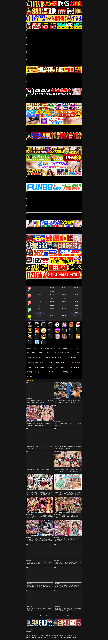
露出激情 (52, 308)
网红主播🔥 (29, 376)
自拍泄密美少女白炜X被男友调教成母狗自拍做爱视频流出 (40, 609)
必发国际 (66, 357)
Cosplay (64, 291)
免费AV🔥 (72, 372)
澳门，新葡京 (50, 367)
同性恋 (76, 312)
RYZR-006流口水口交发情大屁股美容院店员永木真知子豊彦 (40, 516)
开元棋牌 (40, 348)
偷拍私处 (48, 357)
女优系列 (52, 301)
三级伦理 (39, 291)
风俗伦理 (76, 315)
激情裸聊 (63, 362)
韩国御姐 (52, 294)
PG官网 (34, 348)
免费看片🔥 (49, 362)
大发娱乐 (29, 362)
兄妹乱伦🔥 (44, 372)
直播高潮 (60, 353)
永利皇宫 (42, 362)
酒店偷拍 (79, 353)
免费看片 (57, 367)
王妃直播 (35, 357)
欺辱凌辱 (39, 298)
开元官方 (29, 367)
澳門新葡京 (35, 362)
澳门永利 (53, 348)
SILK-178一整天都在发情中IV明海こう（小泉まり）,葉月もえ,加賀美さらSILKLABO (67, 401)
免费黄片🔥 (70, 362)
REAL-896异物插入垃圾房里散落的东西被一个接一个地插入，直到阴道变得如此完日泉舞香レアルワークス (40, 540)
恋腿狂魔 (76, 301)
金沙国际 (42, 367)
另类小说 (39, 319)
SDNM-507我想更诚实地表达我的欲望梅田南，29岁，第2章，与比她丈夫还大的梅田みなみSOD (68, 494)
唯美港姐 (64, 294)
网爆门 (76, 308)
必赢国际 (40, 353)
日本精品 (52, 291)
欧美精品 (64, 287)
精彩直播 (67, 353)
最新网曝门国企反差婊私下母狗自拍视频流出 (39, 470)
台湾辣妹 (39, 294)
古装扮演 (39, 301)
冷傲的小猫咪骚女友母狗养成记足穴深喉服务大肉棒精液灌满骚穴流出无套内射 (40, 401)
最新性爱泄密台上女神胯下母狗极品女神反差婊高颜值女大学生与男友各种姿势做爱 (68, 563)
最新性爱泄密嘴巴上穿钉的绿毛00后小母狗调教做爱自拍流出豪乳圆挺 (39, 563)
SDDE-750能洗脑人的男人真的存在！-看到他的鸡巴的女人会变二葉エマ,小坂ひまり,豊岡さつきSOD (68, 471)
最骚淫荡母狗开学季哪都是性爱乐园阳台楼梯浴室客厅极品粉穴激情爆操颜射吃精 (68, 609)
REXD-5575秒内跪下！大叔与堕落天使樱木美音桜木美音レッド (67, 540)
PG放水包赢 (53, 353)
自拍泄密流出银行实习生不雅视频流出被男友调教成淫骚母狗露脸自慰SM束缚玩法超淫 (68, 586)
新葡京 (28, 353)
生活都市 (39, 315)
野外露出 (76, 298)
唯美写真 (64, 308)
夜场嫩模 (60, 357)
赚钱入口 (58, 372)
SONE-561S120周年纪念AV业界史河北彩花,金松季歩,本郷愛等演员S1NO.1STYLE (40, 424)
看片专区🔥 (51, 372)
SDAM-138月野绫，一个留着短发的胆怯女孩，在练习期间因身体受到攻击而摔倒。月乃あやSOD (40, 494)
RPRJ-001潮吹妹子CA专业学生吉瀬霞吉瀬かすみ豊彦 (68, 516)
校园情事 (52, 315)
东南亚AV (76, 294)
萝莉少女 (76, 287)
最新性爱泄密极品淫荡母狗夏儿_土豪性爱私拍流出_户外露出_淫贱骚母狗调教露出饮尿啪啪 (40, 586)
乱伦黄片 (41, 357)
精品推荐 (39, 287)
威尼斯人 (29, 348)
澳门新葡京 (73, 357)
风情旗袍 (39, 305)
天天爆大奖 (35, 367)
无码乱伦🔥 (77, 362)
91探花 (51, 298)
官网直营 (47, 348)
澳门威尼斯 (76, 367)
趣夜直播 (54, 357)
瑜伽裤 (63, 305)
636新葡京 (56, 362)
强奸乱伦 (52, 287)
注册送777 (71, 348)
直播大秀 (70, 367)
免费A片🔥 (36, 372)
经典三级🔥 (29, 372)
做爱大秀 (63, 367)
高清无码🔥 (65, 372)
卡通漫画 (39, 308)
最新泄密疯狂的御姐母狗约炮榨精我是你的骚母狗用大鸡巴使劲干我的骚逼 (68, 447)
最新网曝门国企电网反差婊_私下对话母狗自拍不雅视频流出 (40, 447)
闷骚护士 (76, 305)
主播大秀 (29, 357)
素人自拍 (76, 291)
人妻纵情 (64, 315)
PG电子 (59, 348)
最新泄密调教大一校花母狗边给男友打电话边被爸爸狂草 (68, 424)
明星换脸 (52, 305)
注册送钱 (65, 348)
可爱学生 (64, 301)
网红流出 (64, 298)
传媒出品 (39, 312)
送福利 (77, 348)
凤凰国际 (47, 353)
